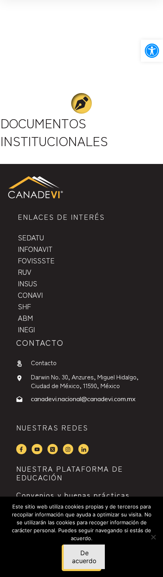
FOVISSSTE (36, 260)
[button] (152, 51)
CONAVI (30, 294)
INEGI (26, 329)
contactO (40, 342)
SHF (24, 306)
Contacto (44, 362)
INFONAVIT (35, 249)
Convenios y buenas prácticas (73, 494)
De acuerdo (84, 557)
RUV (24, 272)
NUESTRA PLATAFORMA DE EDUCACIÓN (69, 472)
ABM (25, 317)
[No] (153, 537)
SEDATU (31, 237)
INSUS (27, 283)
